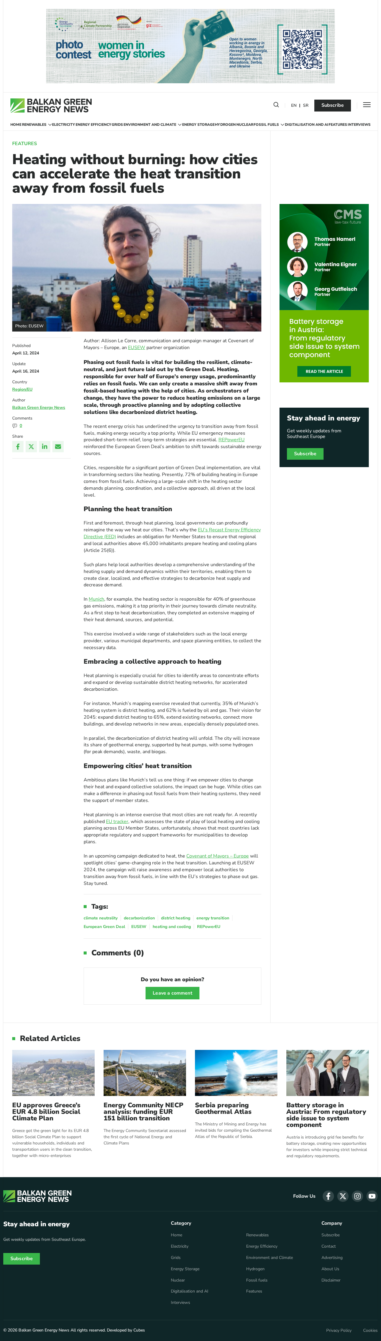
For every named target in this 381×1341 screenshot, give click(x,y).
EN (293, 105)
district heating (175, 918)
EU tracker (117, 821)
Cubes (139, 1330)
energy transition (212, 918)
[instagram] (357, 1196)
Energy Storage (198, 125)
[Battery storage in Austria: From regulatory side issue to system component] (327, 1073)
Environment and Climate (150, 125)
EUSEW (136, 347)
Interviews (359, 125)
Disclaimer (331, 1280)
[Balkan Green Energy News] (51, 105)
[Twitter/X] (31, 446)
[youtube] (372, 1196)
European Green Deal (104, 926)
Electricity (63, 125)
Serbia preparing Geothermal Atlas (223, 1108)
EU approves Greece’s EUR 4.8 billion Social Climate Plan (46, 1112)
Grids (117, 125)
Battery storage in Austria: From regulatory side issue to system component (326, 1115)
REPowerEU (231, 439)
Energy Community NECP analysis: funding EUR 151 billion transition (143, 1112)
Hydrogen (225, 125)
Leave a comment (172, 993)
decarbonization (139, 918)
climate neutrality (101, 918)
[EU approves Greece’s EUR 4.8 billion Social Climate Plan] (53, 1073)
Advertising (332, 1257)
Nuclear (244, 125)
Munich (96, 599)
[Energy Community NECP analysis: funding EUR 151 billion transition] (145, 1073)
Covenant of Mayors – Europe (217, 856)
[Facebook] (18, 446)
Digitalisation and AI (306, 125)
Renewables (34, 125)
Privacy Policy (339, 1330)
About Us (330, 1269)
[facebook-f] (328, 1196)
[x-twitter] (343, 1196)
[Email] (58, 446)
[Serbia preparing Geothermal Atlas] (236, 1073)
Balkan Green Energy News (38, 407)
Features (338, 125)
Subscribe (332, 105)
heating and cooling (172, 926)
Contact (328, 1246)
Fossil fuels (266, 125)
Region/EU (22, 389)
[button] (276, 106)
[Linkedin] (44, 446)
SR (305, 105)
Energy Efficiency (93, 125)
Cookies (370, 1330)
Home (15, 125)
